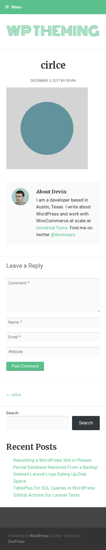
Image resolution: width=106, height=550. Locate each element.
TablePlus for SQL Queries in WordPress (54, 488)
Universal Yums (52, 227)
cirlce (13, 394)
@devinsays (63, 234)
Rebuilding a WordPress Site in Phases (52, 460)
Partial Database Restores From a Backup (55, 467)
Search (12, 413)
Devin (71, 80)
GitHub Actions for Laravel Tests (46, 495)
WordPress (39, 536)
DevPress (16, 541)
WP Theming (52, 31)
